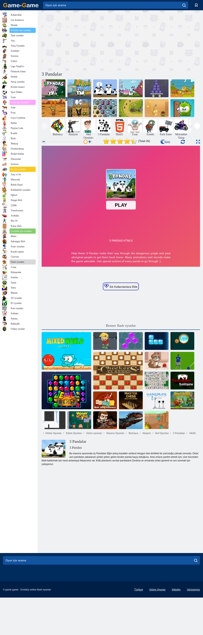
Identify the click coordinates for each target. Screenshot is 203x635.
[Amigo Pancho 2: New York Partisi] (79, 108)
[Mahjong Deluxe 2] (157, 380)
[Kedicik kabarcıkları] (157, 361)
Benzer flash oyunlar (121, 325)
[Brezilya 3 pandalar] (79, 88)
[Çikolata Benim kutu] (182, 108)
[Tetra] (157, 341)
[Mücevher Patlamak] (182, 341)
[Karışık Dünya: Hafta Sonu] (66, 351)
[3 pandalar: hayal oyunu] (131, 88)
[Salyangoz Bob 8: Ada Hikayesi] (182, 400)
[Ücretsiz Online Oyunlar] (21, 5)
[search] (184, 5)
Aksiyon (146, 433)
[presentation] (44, 126)
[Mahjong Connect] (105, 400)
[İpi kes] (157, 108)
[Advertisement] (81, 40)
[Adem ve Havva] (182, 88)
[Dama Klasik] (118, 370)
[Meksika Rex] (131, 420)
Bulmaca (133, 433)
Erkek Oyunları (73, 433)
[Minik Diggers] (157, 420)
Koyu (167, 141)
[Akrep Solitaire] (182, 380)
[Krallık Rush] (131, 108)
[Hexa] (131, 341)
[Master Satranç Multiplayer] (131, 400)
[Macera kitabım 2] (105, 341)
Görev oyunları (94, 433)
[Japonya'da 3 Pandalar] (105, 88)
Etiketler (176, 589)
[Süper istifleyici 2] (157, 88)
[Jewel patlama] (66, 390)
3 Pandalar (178, 433)
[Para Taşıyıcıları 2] (79, 420)
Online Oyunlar (53, 433)
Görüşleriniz (193, 589)
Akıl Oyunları (162, 433)
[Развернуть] (198, 142)
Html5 (192, 433)
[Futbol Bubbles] (182, 361)
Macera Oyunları (115, 433)
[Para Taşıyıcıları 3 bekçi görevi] (105, 420)
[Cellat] (157, 400)
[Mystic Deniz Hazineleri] (105, 108)
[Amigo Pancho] (53, 108)
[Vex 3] (53, 420)
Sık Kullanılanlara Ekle (123, 286)
